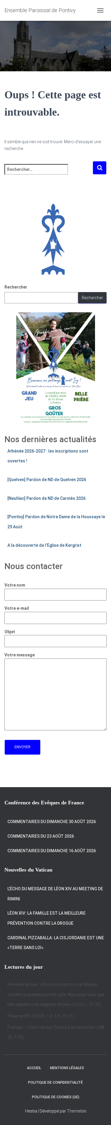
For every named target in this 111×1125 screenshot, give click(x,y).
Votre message (19, 655)
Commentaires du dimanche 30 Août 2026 (51, 821)
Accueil (34, 1068)
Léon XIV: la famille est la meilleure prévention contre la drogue (46, 918)
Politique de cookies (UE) (55, 1097)
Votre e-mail (16, 608)
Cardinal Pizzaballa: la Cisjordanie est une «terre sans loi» (55, 942)
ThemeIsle (76, 1111)
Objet (9, 631)
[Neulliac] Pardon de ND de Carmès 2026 (46, 498)
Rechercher (15, 287)
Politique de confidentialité (55, 1082)
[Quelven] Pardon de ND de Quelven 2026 (46, 479)
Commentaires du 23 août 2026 (40, 836)
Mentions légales (67, 1068)
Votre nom (14, 585)
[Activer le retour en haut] (99, 1113)
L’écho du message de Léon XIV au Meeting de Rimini (55, 893)
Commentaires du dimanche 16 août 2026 (51, 850)
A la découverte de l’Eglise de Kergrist (44, 545)
